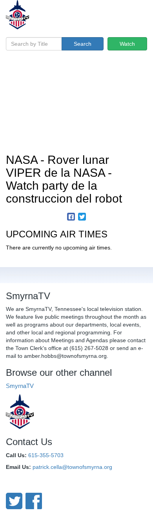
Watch (127, 44)
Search (82, 44)
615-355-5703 (46, 455)
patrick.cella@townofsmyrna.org (72, 467)
